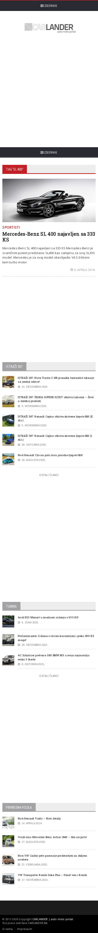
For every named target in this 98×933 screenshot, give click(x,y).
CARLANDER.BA (37, 923)
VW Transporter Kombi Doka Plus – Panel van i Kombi (52, 875)
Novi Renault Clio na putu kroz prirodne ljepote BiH (50, 455)
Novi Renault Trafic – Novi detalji (39, 818)
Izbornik (50, 6)
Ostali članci (49, 475)
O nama (7, 929)
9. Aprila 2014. (85, 270)
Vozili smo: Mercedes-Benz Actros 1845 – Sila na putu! (52, 837)
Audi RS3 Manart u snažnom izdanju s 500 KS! (48, 617)
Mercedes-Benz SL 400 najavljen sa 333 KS (48, 237)
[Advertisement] (49, 91)
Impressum (24, 929)
